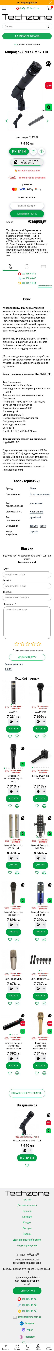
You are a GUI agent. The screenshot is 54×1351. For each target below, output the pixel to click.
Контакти (27, 1216)
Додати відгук (27, 657)
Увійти (8, 668)
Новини (27, 1234)
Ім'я (5, 569)
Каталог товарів (29, 36)
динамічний (36, 503)
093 (23, 283)
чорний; (34, 531)
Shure (33, 488)
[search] (47, 26)
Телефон (7, 592)
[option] (27, 86)
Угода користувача (27, 1245)
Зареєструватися (14, 664)
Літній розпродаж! (27, 2)
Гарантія (27, 1211)
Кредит (27, 1222)
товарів (36, 1093)
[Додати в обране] (33, 151)
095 (23, 274)
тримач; (34, 525)
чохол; (43, 525)
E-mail (7, 580)
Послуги (27, 1228)
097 (23, 278)
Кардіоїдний (36, 511)
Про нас (27, 1199)
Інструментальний (40, 494)
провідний (35, 517)
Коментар (9, 604)
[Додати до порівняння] (41, 151)
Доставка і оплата (27, 1205)
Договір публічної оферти (27, 1239)
